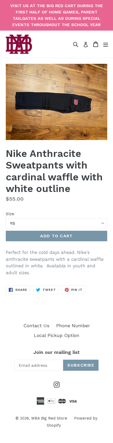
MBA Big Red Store (49, 418)
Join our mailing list (56, 352)
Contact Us (36, 325)
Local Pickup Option (56, 335)
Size (10, 213)
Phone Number (73, 325)
